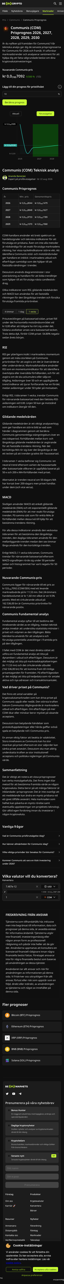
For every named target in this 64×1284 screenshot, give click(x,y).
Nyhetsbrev (17, 11)
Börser (33, 1210)
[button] (31, 836)
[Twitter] (7, 1094)
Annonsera (10, 1225)
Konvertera (35, 1205)
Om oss (9, 1201)
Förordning (35, 1225)
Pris (4, 19)
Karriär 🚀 (10, 1205)
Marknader (48, 11)
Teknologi (35, 1240)
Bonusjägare (32, 11)
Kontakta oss (11, 1235)
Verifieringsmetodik (15, 1240)
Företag (34, 1230)
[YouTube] (13, 1094)
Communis (14, 19)
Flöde (5, 11)
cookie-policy (13, 1262)
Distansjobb (11, 1230)
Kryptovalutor (37, 1201)
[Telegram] (20, 1094)
